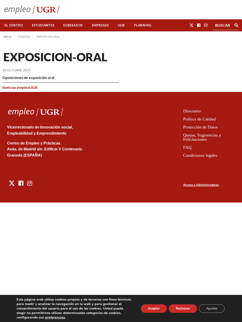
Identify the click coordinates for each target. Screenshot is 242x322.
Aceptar (154, 308)
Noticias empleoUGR (19, 87)
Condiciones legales (200, 155)
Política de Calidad (199, 119)
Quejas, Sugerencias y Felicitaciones (202, 137)
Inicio (8, 36)
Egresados (73, 25)
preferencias (55, 317)
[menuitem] (13, 25)
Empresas (100, 25)
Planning (142, 25)
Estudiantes (43, 25)
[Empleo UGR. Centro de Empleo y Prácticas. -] (31, 9)
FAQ (187, 147)
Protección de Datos (200, 127)
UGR (121, 25)
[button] (191, 25)
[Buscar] (236, 25)
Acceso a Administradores (201, 185)
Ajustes (211, 308)
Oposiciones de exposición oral (28, 77)
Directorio (192, 111)
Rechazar (183, 308)
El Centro (13, 25)
